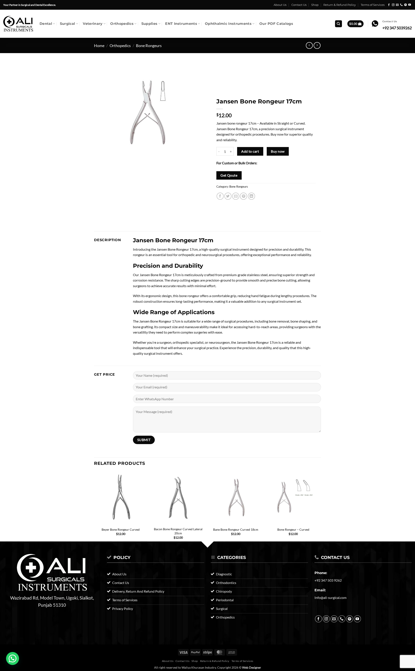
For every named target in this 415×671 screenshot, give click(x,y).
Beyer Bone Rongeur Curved (121, 529)
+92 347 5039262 (397, 27)
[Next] (319, 509)
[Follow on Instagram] (393, 4)
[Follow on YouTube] (409, 4)
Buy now (277, 151)
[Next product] (309, 45)
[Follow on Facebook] (389, 4)
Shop (315, 4)
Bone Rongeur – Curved (293, 529)
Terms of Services (373, 4)
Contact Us (298, 4)
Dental (46, 24)
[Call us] (401, 4)
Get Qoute (228, 175)
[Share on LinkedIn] (251, 196)
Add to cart (250, 151)
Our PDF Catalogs (276, 24)
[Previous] (94, 509)
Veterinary (92, 24)
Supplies (149, 24)
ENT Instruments (181, 24)
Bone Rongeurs (149, 45)
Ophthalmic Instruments (228, 24)
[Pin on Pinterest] (243, 196)
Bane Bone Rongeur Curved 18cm (235, 529)
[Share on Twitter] (227, 196)
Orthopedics (122, 24)
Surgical (67, 24)
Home (99, 45)
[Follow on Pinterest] (405, 4)
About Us (280, 4)
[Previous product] (317, 45)
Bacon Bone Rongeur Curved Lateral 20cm (178, 531)
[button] (355, 23)
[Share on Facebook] (220, 196)
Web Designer (251, 667)
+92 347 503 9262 (328, 580)
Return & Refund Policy (339, 4)
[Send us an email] (397, 4)
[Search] (338, 23)
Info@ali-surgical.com (330, 597)
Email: (320, 590)
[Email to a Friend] (235, 196)
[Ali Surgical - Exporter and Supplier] (18, 24)
